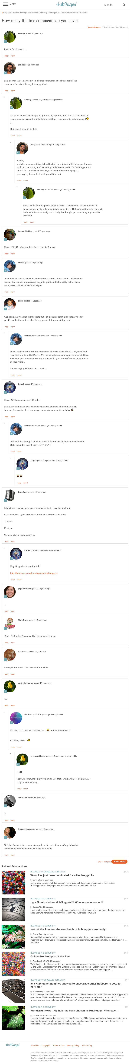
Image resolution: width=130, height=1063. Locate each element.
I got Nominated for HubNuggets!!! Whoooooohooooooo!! (66, 902)
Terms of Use (58, 1046)
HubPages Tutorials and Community (47, 872)
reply (6, 56)
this (61, 100)
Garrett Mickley (25, 231)
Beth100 (28, 715)
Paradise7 (22, 651)
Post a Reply (119, 861)
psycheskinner (25, 589)
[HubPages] (66, 4)
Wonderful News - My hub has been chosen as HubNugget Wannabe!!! (74, 1010)
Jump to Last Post (94, 27)
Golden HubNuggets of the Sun (50, 956)
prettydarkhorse (25, 683)
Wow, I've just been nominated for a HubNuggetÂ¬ (62, 875)
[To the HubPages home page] (13, 1045)
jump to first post (104, 862)
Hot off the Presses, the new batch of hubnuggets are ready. (68, 929)
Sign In (108, 4)
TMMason (22, 798)
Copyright (46, 1046)
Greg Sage (23, 492)
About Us (35, 1046)
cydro (20, 301)
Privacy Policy (73, 1046)
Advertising (87, 1046)
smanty (21, 33)
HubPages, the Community (42, 899)
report (13, 56)
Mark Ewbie (23, 620)
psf (19, 65)
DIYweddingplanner (27, 829)
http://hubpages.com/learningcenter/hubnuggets (33, 573)
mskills (21, 263)
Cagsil (21, 384)
